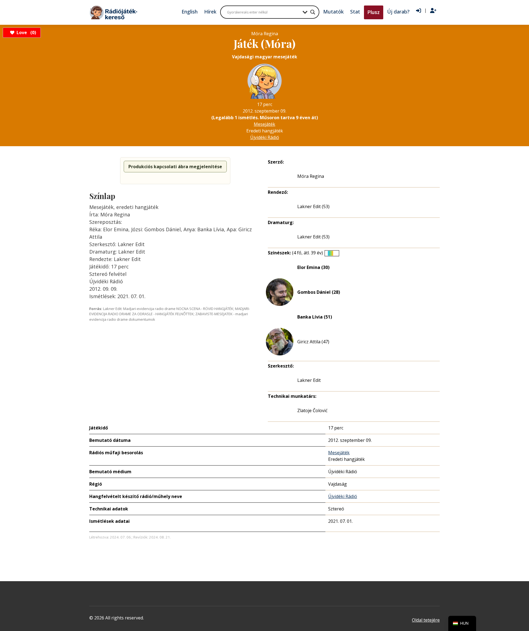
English (190, 11)
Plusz (374, 12)
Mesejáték (264, 124)
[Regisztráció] (433, 11)
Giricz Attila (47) (313, 342)
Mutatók (333, 11)
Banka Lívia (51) (314, 317)
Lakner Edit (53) (313, 206)
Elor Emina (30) (313, 267)
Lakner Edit (309, 380)
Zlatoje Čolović (312, 410)
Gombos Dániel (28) (318, 292)
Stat (355, 11)
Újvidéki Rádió (264, 137)
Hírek (210, 11)
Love (25, 32)
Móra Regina (310, 176)
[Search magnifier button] (313, 12)
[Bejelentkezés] (418, 11)
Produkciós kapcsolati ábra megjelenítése (175, 167)
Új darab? (398, 11)
